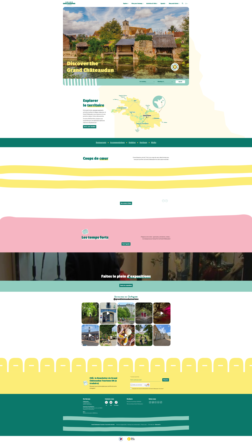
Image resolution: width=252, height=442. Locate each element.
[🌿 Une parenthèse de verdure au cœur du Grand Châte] (144, 313)
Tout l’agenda (126, 244)
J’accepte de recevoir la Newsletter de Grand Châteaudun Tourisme (148, 388)
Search (180, 82)
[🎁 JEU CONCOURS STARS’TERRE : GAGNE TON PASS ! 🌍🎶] (161, 335)
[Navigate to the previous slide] (163, 200)
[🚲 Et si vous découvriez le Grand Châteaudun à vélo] (144, 335)
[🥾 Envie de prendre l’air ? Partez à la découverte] (90, 313)
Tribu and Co (158, 424)
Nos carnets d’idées (126, 203)
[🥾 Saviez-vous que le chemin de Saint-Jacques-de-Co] (126, 313)
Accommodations (117, 142)
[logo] (69, 3)
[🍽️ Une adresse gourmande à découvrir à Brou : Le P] (108, 313)
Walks (153, 142)
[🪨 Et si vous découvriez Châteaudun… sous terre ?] (161, 313)
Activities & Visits (151, 3)
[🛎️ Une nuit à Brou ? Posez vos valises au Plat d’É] (90, 335)
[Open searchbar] (182, 3)
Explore (125, 3)
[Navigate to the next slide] (166, 200)
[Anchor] (174, 66)
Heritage (143, 142)
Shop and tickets (173, 3)
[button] (187, 3)
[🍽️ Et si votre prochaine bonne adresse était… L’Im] (126, 335)
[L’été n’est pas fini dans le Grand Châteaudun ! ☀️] (108, 335)
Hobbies (132, 142)
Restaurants (101, 142)
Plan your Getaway (137, 3)
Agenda (163, 3)
